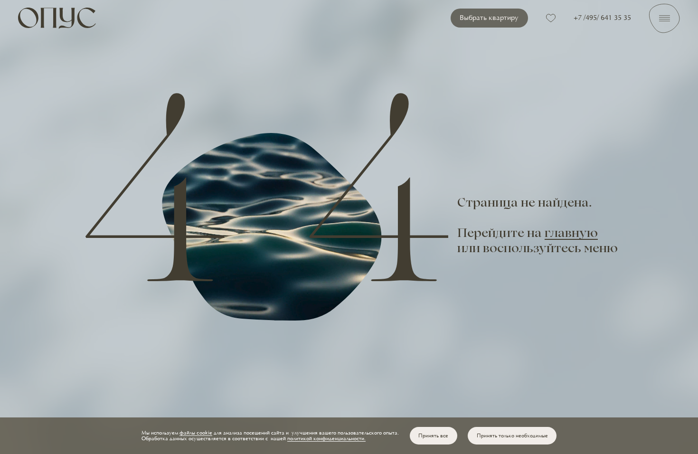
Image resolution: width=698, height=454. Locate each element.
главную (571, 234)
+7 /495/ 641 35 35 (602, 18)
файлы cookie (195, 433)
